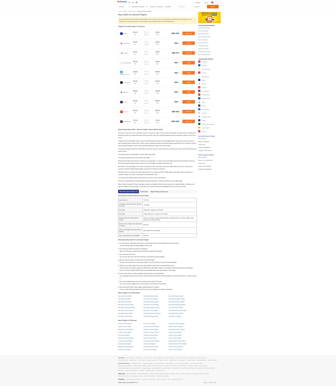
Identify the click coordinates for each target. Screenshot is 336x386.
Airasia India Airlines (123, 368)
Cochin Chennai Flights (149, 338)
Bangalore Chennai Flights (125, 329)
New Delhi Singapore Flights (151, 307)
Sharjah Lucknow (212, 360)
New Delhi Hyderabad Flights (177, 304)
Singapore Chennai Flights (150, 329)
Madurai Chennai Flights (176, 326)
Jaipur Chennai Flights (175, 332)
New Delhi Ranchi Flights (176, 307)
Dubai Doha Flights (202, 42)
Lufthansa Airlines (137, 363)
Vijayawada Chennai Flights (126, 338)
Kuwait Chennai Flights (124, 344)
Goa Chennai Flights (124, 335)
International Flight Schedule (200, 373)
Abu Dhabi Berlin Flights (204, 54)
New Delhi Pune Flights (124, 302)
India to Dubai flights (150, 376)
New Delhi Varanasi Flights (125, 310)
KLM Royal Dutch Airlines (125, 365)
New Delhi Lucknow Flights (151, 304)
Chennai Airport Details (206, 155)
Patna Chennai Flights (175, 338)
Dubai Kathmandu (123, 360)
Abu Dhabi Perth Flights (204, 28)
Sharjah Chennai (163, 360)
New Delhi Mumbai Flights (150, 296)
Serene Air (121, 370)
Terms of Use (212, 382)
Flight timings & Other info (159, 191)
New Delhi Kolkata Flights (176, 296)
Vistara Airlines (160, 370)
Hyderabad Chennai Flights (176, 323)
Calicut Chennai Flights (175, 349)
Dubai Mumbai (131, 357)
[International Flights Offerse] (136, 3)
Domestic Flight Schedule (161, 373)
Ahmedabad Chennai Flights (177, 329)
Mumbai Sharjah (201, 360)
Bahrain (159, 379)
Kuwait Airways (203, 365)
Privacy (205, 382)
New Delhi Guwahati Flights (126, 304)
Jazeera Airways (146, 368)
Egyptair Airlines (150, 370)
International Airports (137, 376)
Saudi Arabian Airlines (131, 370)
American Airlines (135, 368)
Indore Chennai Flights (175, 335)
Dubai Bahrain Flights (203, 45)
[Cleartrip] (122, 2)
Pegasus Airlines (192, 365)
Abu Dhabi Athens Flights (204, 51)
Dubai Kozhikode (169, 357)
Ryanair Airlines (182, 365)
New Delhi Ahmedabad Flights (152, 313)
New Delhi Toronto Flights (150, 310)
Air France (142, 370)
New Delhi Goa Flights (124, 299)
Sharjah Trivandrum (181, 357)
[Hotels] (133, 3)
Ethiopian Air (199, 368)
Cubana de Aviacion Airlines (155, 365)
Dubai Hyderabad (158, 357)
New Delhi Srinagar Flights (150, 316)
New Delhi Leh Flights (175, 316)
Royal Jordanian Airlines (182, 363)
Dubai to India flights (163, 376)
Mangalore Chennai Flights (125, 346)
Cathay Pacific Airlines (170, 365)
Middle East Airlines (209, 368)
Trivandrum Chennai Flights (151, 332)
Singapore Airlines (148, 363)
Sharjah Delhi (172, 360)
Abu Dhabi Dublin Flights (204, 36)
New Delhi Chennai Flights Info (128, 191)
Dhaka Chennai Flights (124, 349)
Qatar (169, 379)
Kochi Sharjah (181, 360)
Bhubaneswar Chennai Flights (177, 341)
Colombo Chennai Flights (176, 346)
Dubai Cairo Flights (202, 39)
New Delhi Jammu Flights (125, 316)
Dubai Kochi (139, 357)
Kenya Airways (170, 363)
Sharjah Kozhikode (151, 360)
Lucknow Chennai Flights (125, 341)
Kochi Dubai (142, 360)
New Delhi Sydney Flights (176, 313)
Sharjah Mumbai (191, 360)
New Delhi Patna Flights (125, 296)
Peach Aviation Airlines (196, 363)
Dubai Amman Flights (203, 48)
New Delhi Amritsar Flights (125, 313)
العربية (206, 2)
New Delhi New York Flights (177, 302)
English (197, 2)
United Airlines (176, 368)
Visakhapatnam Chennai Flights (178, 344)
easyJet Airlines (156, 368)
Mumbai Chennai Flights (125, 323)
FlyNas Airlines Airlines (140, 365)
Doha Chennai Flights (149, 344)
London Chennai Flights (125, 332)
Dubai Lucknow (201, 357)
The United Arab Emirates (133, 379)
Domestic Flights (131, 373)
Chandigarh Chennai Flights (151, 341)
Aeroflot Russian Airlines (188, 368)
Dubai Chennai (148, 357)
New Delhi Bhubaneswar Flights (178, 310)
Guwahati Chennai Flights (150, 335)
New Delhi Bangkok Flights (151, 302)
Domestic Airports (186, 373)
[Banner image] (209, 17)
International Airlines (124, 376)
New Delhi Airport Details (206, 136)
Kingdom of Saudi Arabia (149, 379)
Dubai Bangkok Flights (203, 33)
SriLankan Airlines (159, 363)
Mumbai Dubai (192, 357)
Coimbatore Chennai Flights (151, 326)
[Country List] (212, 2)
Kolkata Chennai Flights (124, 326)
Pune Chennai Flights (149, 323)
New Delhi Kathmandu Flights (126, 307)
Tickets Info (144, 191)
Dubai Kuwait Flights (203, 31)
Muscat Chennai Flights (150, 349)
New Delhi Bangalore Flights (177, 299)
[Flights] (129, 3)
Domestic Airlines (175, 373)
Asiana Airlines (166, 368)
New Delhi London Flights (150, 299)
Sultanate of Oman (177, 379)
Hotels (151, 373)
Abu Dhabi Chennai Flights (150, 346)
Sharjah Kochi (133, 360)
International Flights (142, 373)
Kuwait (164, 379)
